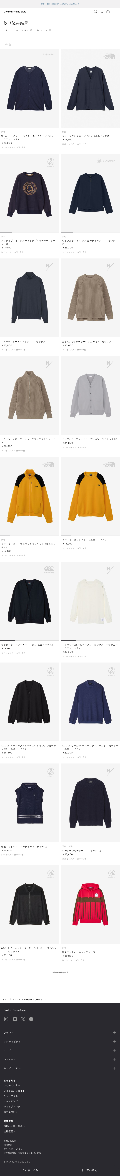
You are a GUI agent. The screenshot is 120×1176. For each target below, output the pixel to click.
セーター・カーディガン (17, 30)
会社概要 (8, 1131)
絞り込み (33, 1170)
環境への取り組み (13, 1126)
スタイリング (11, 1101)
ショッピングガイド (14, 1090)
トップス (16, 999)
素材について (11, 1111)
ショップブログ (12, 1106)
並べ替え (91, 1170)
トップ (5, 999)
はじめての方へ (12, 1085)
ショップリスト (12, 1095)
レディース (42, 30)
